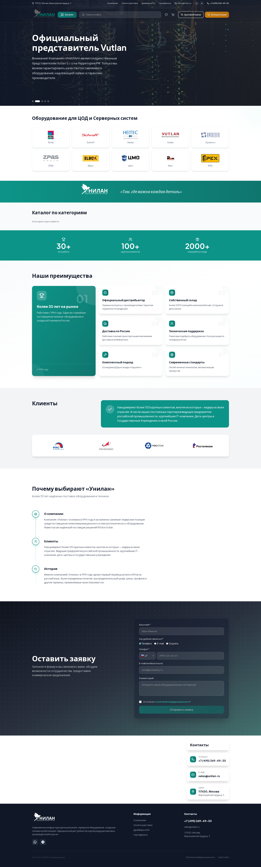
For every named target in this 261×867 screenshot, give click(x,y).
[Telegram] (201, 3)
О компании (112, 3)
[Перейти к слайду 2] (36, 101)
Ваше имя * (145, 624)
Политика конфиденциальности (200, 857)
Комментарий (146, 678)
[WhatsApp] (197, 3)
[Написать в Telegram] (43, 842)
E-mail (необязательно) (151, 663)
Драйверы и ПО (148, 3)
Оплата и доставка (130, 3)
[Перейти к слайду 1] (33, 101)
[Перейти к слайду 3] (40, 101)
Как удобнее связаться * (151, 638)
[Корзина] (173, 14)
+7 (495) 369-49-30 (219, 3)
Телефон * (144, 649)
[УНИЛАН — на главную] (43, 817)
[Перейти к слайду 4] (45, 101)
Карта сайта (223, 857)
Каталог (69, 14)
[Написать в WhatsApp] (35, 842)
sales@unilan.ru (184, 3)
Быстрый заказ (192, 14)
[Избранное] (166, 14)
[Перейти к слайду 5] (48, 101)
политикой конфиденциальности (173, 701)
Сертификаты (165, 3)
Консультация (219, 14)
